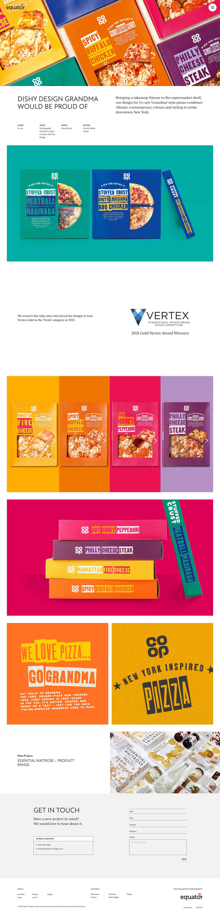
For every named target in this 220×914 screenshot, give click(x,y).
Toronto (93, 897)
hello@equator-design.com (50, 848)
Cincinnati (112, 894)
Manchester (95, 894)
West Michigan (114, 897)
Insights (50, 894)
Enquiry (132, 837)
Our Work (21, 894)
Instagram (188, 908)
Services (35, 894)
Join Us (34, 898)
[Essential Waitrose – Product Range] (165, 793)
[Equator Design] (15, 7)
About (20, 898)
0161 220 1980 (44, 845)
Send (184, 859)
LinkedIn (199, 908)
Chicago (129, 894)
